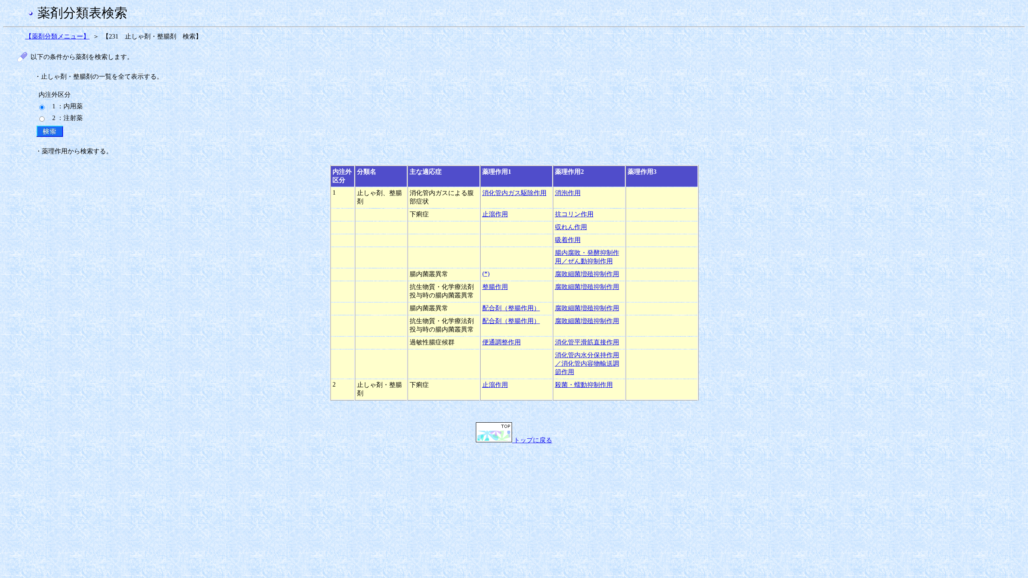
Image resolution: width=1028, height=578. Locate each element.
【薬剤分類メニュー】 (57, 36)
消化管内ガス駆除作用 (514, 192)
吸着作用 (568, 239)
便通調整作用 (501, 342)
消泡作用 (568, 192)
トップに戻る (532, 440)
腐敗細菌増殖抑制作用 (587, 274)
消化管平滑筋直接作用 (587, 342)
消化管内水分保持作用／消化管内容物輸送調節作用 (587, 363)
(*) (486, 273)
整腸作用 (495, 286)
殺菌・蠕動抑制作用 (584, 384)
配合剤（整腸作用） (511, 308)
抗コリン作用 (574, 214)
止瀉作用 (495, 214)
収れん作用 (571, 227)
